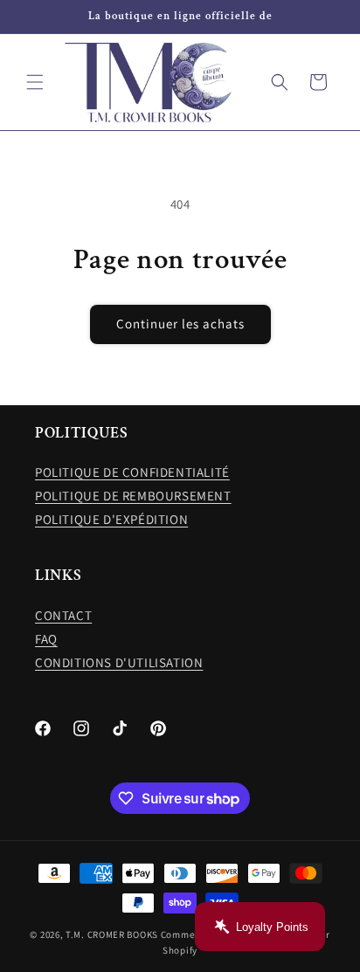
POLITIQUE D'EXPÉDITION (111, 519)
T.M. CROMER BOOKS (112, 934)
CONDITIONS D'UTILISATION (119, 662)
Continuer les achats (180, 323)
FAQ (46, 639)
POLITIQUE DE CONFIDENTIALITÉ (132, 472)
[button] (35, 82)
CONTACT (63, 615)
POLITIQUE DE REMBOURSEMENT (133, 495)
